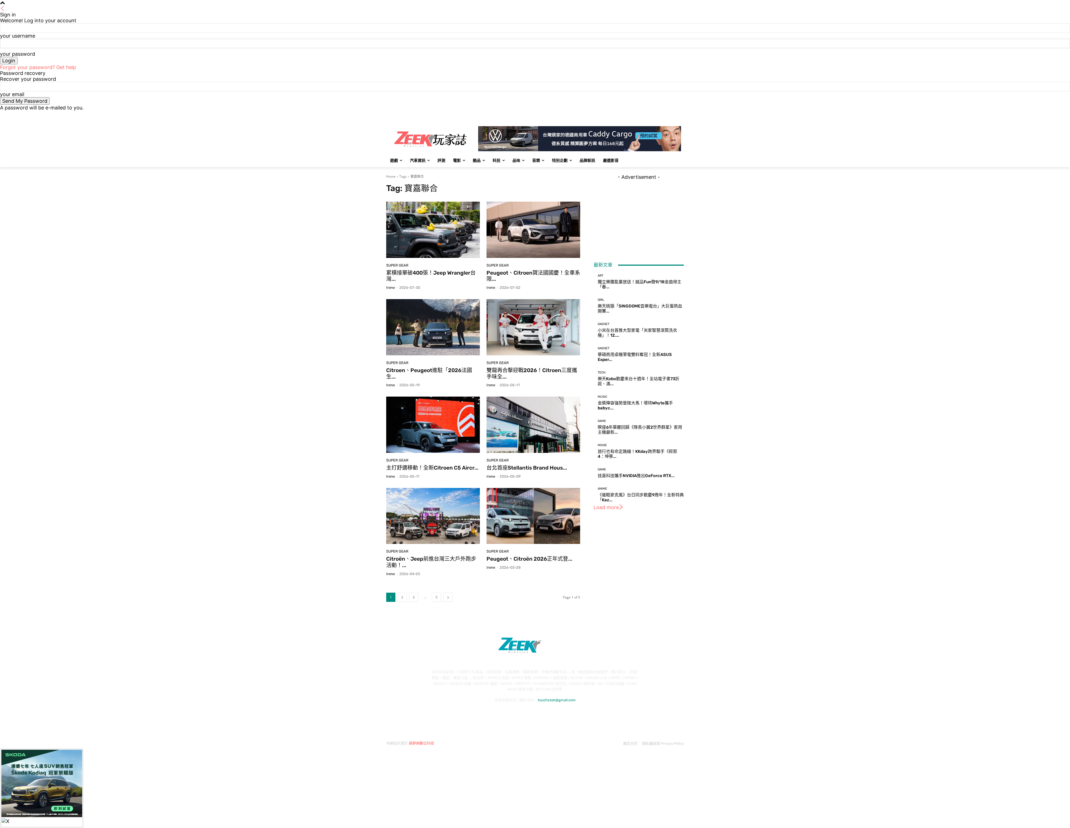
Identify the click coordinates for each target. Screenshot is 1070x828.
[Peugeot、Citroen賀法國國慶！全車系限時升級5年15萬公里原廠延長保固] (533, 230)
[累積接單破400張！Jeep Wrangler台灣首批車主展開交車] (433, 230)
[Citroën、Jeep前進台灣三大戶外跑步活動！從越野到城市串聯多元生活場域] (433, 516)
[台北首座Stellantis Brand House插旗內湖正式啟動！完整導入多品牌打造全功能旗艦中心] (533, 425)
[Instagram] (657, 114)
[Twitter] (665, 114)
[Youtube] (680, 114)
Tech (601, 372)
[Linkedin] (421, 714)
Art (600, 275)
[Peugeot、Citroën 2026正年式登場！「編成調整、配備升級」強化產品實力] (533, 516)
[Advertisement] (639, 215)
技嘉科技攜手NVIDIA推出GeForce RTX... (636, 475)
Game (602, 420)
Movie (602, 445)
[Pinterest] (436, 714)
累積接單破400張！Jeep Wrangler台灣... (431, 276)
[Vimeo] (673, 114)
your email (12, 94)
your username (17, 36)
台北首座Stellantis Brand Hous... (527, 468)
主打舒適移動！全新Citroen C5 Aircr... (432, 468)
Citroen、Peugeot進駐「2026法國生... (429, 373)
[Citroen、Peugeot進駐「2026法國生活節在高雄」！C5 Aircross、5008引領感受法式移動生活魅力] (433, 327)
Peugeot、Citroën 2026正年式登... (529, 559)
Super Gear (397, 265)
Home (391, 176)
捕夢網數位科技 (421, 743)
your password (17, 54)
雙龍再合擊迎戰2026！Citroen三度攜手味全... (532, 373)
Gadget (603, 324)
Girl (601, 299)
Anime (602, 488)
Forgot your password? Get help (38, 67)
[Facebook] (649, 114)
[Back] (2, 9)
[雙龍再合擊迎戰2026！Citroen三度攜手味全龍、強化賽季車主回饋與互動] (533, 327)
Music (602, 396)
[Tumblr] (451, 714)
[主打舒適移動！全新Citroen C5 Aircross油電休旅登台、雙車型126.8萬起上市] (433, 425)
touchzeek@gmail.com (557, 700)
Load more (606, 507)
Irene (390, 287)
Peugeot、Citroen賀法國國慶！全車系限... (533, 276)
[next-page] (448, 597)
